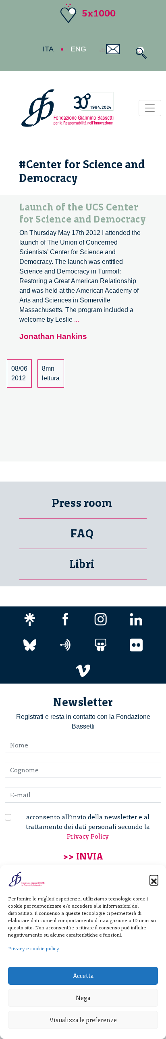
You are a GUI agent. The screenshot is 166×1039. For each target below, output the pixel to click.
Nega (83, 998)
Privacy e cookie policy (33, 948)
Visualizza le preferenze (83, 1020)
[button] (154, 879)
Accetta (83, 976)
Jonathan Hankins (53, 336)
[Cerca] (139, 53)
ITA (48, 49)
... (76, 319)
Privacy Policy (88, 836)
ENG (78, 49)
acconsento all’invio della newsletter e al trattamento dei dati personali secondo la (88, 826)
